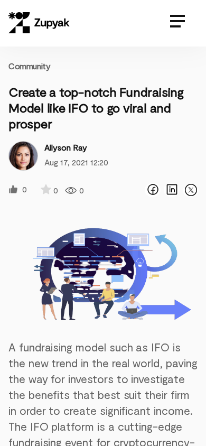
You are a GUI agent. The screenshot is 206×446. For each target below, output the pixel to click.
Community (29, 66)
